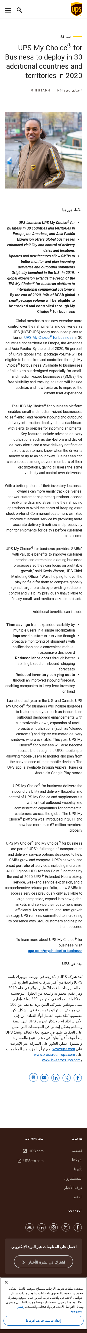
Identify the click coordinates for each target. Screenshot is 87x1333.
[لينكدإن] (41, 1229)
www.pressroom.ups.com (54, 1054)
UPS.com (33, 1151)
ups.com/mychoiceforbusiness (55, 951)
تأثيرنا (78, 1169)
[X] (65, 1229)
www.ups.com (63, 1049)
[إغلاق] (6, 1282)
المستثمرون (73, 1178)
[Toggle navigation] (8, 9)
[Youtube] (29, 1229)
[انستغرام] (53, 1229)
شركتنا (77, 1160)
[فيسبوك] (77, 1229)
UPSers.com (31, 1161)
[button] (17, 9)
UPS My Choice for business (49, 337)
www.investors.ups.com (61, 1060)
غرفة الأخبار (73, 1187)
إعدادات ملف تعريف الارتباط (43, 1320)
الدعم (78, 1197)
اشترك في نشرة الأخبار (46, 1262)
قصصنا (77, 1150)
